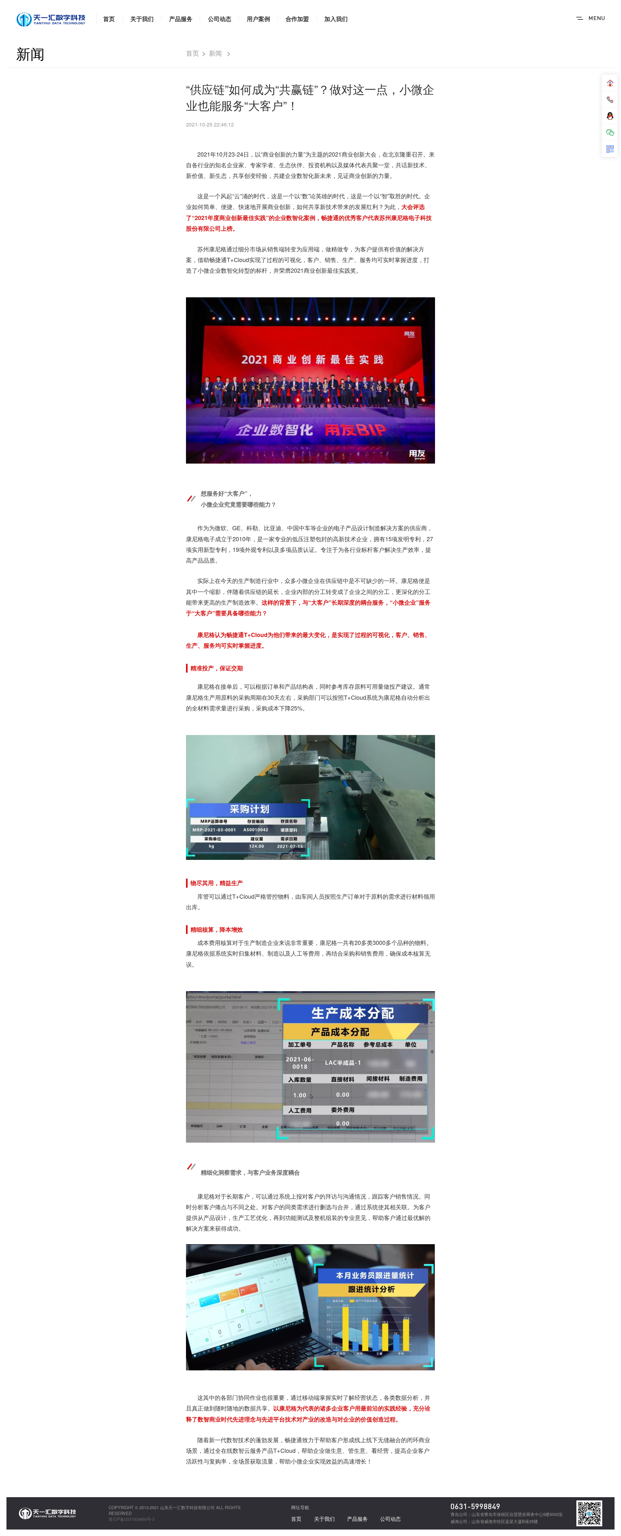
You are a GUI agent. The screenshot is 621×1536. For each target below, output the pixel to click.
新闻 (30, 53)
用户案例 (258, 19)
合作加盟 (297, 19)
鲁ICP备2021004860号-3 (132, 1519)
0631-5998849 (475, 1506)
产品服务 (180, 19)
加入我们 (336, 19)
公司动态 (219, 19)
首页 (109, 19)
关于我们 (142, 19)
